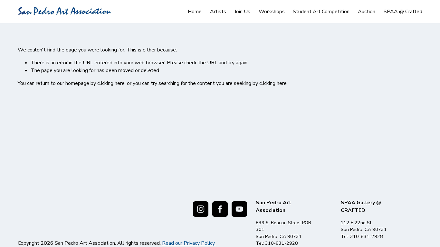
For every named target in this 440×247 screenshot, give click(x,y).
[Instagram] (200, 209)
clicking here (111, 83)
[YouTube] (239, 209)
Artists (218, 11)
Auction (366, 11)
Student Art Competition (321, 11)
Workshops (272, 11)
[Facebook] (220, 209)
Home (195, 11)
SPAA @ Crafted (403, 11)
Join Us (242, 11)
